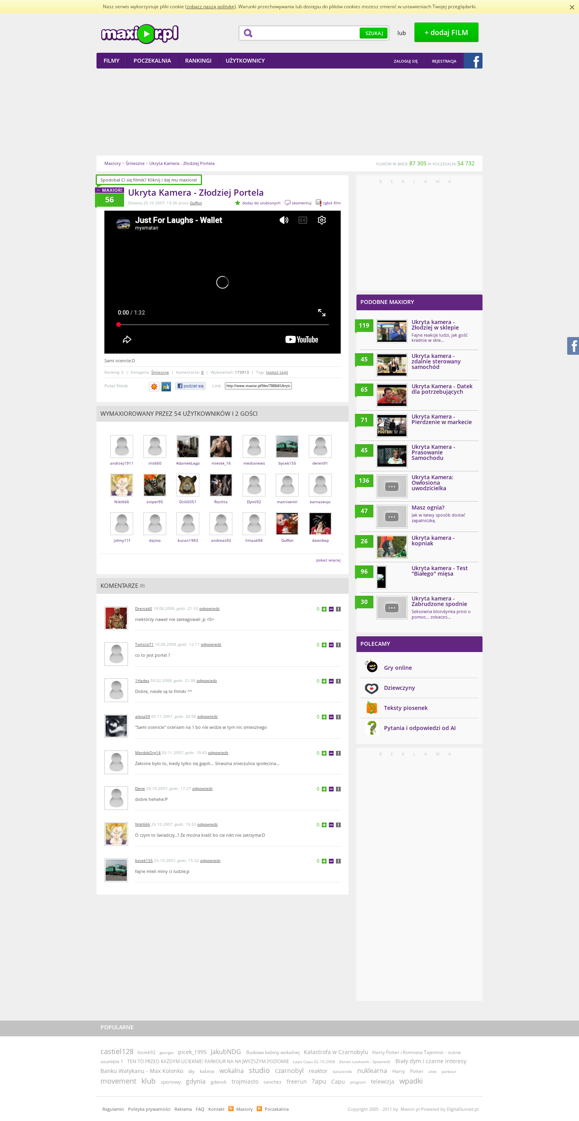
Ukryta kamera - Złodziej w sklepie (435, 324)
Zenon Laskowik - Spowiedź (365, 1061)
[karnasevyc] (320, 495)
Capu (338, 1081)
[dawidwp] (320, 533)
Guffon (196, 203)
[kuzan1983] (187, 533)
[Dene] (116, 808)
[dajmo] (154, 533)
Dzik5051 (188, 501)
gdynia (196, 1081)
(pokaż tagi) (277, 372)
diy (191, 1071)
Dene (140, 788)
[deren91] (320, 456)
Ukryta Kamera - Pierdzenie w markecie (442, 419)
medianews (254, 463)
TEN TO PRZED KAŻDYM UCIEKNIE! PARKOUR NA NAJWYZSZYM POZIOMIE (208, 1061)
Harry (398, 1071)
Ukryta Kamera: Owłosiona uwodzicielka (432, 482)
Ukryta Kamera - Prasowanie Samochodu (433, 452)
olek (432, 1071)
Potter (416, 1071)
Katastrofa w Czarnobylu (336, 1052)
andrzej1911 (122, 463)
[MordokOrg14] (116, 772)
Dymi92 (254, 501)
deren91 (320, 463)
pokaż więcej (328, 560)
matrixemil (287, 501)
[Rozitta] (221, 495)
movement (118, 1081)
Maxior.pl (139, 34)
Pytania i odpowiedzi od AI (420, 728)
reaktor (318, 1071)
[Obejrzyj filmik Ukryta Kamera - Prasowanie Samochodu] (392, 456)
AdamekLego (188, 463)
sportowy (171, 1081)
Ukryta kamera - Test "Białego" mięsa (440, 570)
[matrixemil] (287, 495)
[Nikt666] (121, 495)
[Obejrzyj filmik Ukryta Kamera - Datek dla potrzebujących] (392, 395)
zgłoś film (332, 203)
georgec (167, 1052)
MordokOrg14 (148, 752)
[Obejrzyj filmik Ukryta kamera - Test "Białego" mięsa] (381, 577)
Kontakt (216, 1109)
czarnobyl (289, 1070)
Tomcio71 (144, 644)
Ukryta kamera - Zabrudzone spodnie (439, 601)
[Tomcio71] (116, 664)
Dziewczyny (399, 687)
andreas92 (221, 540)
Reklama (183, 1109)
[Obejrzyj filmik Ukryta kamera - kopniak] (392, 547)
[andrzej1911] (121, 456)
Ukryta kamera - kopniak (433, 540)
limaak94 (254, 540)
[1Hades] (116, 700)
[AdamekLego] (187, 456)
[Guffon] (287, 533)
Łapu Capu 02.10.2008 (314, 1061)
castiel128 (117, 1051)
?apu (319, 1081)
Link (216, 386)
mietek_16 (221, 463)
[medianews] (254, 456)
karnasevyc (320, 501)
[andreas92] (221, 533)
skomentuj (302, 203)
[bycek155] (287, 456)
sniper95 (155, 501)
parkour (449, 1071)
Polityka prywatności (149, 1109)
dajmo (155, 540)
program (358, 1082)
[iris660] (154, 456)
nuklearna (372, 1070)
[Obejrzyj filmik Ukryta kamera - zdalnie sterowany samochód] (392, 365)
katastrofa (342, 1071)
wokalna (231, 1070)
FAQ (200, 1109)
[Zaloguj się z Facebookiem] (473, 61)
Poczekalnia (277, 1109)
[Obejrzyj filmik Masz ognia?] (392, 516)
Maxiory (244, 1109)
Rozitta (221, 501)
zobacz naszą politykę (210, 6)
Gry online (398, 667)
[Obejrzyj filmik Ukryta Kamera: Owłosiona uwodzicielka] (392, 486)
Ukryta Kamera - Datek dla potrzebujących (442, 388)
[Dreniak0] (116, 628)
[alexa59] (116, 736)
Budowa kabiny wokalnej (273, 1052)
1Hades (142, 680)
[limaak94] (254, 533)
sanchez (273, 1081)
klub (148, 1081)
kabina (207, 1071)
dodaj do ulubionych (261, 203)
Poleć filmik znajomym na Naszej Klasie (166, 386)
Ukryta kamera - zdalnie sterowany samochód (436, 361)
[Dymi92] (254, 495)
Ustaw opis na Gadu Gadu (154, 386)
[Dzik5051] (187, 495)
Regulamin (113, 1109)
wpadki (411, 1081)
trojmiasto (245, 1081)
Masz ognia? (428, 507)
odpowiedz (209, 608)
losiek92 (146, 1052)
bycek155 (287, 463)
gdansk (218, 1081)
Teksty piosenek (406, 708)
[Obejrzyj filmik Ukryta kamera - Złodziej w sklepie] (392, 331)
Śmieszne (160, 372)
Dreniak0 (143, 608)
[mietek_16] (221, 456)
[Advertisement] (289, 111)
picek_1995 (192, 1052)
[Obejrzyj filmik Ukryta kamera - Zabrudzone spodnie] (392, 607)
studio (259, 1070)
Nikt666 (121, 501)
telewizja (382, 1081)
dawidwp (320, 540)
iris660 (154, 463)
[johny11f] (121, 533)
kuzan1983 (188, 540)
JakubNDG (226, 1051)
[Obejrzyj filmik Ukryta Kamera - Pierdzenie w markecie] (392, 425)
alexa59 (142, 716)
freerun (297, 1081)
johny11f (122, 540)
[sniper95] (154, 495)
